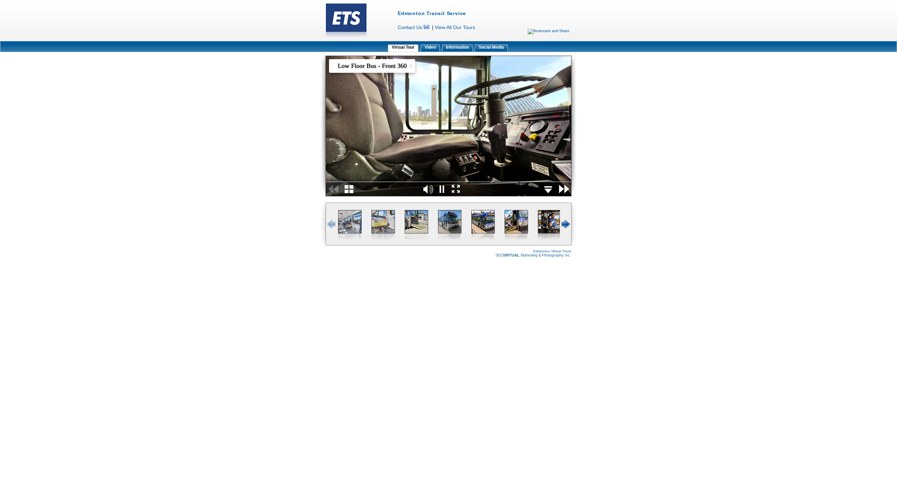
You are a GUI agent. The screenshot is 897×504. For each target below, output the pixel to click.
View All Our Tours (455, 27)
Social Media (491, 47)
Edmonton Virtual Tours (552, 251)
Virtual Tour (403, 47)
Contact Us (410, 27)
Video (430, 47)
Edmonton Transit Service (432, 13)
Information (457, 47)
